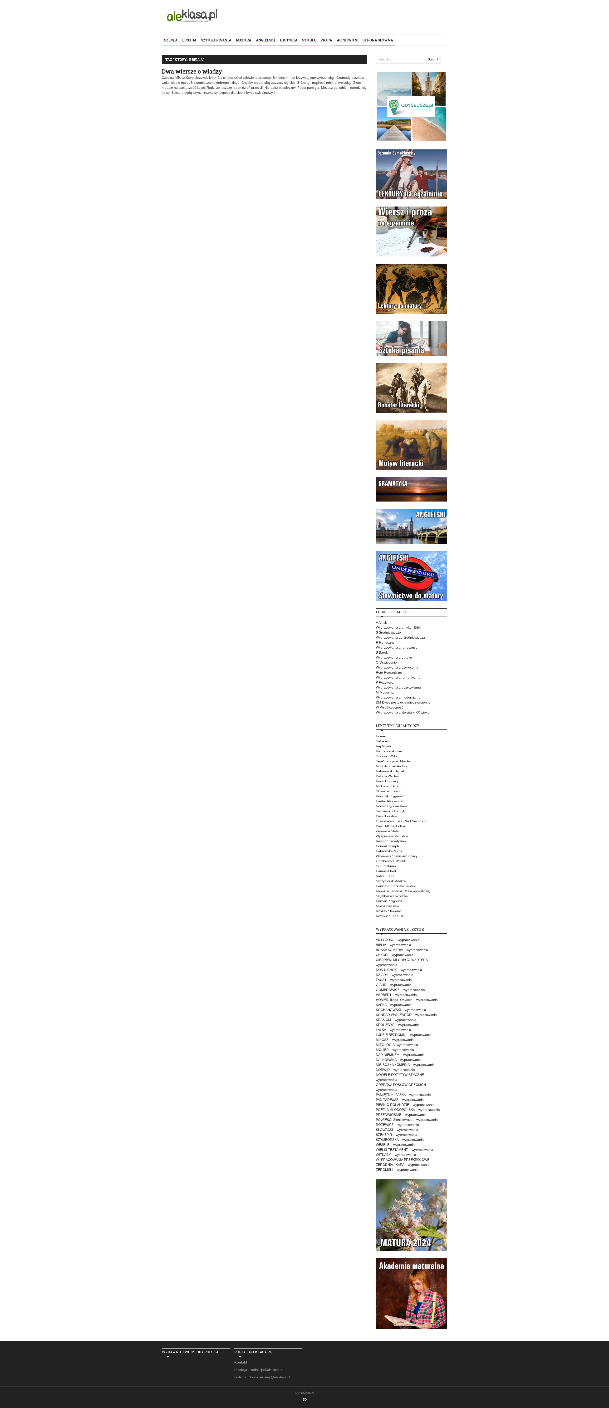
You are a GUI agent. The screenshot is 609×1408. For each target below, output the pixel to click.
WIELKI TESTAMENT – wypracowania (404, 1150)
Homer (381, 736)
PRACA (326, 40)
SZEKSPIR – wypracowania (396, 1135)
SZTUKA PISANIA (216, 40)
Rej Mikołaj (384, 746)
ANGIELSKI (265, 40)
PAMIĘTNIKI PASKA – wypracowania (403, 1095)
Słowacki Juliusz (388, 791)
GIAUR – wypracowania (394, 985)
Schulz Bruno (386, 866)
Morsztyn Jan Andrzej (392, 766)
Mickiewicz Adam (388, 786)
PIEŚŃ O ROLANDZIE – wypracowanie (405, 1105)
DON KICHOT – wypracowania (399, 970)
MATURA (243, 40)
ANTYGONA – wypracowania (397, 940)
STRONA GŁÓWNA (378, 40)
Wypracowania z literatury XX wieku (402, 712)
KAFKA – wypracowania (394, 1005)
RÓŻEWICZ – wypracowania (397, 1125)
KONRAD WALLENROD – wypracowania (406, 1015)
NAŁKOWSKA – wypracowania (399, 1060)
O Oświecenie (386, 662)
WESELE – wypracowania (395, 1145)
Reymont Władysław (391, 841)
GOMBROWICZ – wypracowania (400, 990)
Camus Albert (386, 871)
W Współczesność (389, 707)
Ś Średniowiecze (388, 632)
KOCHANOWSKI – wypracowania (401, 1010)
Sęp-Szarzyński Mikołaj (393, 761)
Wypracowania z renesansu (396, 647)
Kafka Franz (385, 876)
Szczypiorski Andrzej (391, 881)
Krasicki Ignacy (387, 781)
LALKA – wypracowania (393, 1030)
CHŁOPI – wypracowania (394, 955)
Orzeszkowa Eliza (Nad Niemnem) (401, 821)
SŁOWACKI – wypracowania (397, 1130)
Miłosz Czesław (387, 906)
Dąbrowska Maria (389, 851)
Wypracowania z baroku (394, 657)
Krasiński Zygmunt (390, 796)
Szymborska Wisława (392, 896)
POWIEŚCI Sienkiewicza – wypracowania (407, 1120)
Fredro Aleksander (390, 801)
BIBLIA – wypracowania (393, 945)
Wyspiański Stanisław (392, 836)
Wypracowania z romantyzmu (398, 677)
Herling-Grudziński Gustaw (396, 886)
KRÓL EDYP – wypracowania (398, 1025)
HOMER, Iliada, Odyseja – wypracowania (407, 1000)
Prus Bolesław (386, 816)
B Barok (382, 652)
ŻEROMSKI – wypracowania (397, 1170)
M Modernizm (386, 692)
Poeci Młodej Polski (390, 826)
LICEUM (189, 40)
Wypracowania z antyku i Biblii (398, 627)
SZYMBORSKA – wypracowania (400, 1140)
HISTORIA (288, 40)
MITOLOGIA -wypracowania (397, 1045)
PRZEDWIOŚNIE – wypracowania (401, 1115)
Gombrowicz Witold (390, 861)
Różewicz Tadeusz (390, 916)
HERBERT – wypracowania (396, 995)
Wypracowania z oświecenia (397, 667)
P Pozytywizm (386, 682)
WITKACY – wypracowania (396, 1155)
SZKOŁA (170, 40)
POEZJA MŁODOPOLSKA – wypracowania (408, 1110)
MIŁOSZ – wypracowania (395, 1040)
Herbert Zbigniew (389, 901)
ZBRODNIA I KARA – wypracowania (402, 1165)
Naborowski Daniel (390, 771)
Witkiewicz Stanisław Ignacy (396, 856)
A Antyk (381, 622)
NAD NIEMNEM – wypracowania (400, 1055)
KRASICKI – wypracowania (396, 1020)
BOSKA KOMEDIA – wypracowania (402, 950)
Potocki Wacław (387, 776)
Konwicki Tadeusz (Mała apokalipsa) (403, 891)
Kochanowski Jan (389, 751)
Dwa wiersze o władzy (192, 71)
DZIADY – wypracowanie (394, 975)
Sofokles (382, 741)
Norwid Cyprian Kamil (392, 806)
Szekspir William (388, 756)
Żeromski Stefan (388, 831)
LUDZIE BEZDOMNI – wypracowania (404, 1035)
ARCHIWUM (347, 40)
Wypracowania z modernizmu (398, 697)
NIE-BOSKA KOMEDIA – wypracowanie (405, 1065)
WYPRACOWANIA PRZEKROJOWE (402, 1160)
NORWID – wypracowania (395, 1070)
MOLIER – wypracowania (395, 1050)
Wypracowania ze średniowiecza (400, 637)
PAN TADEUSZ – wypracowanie (400, 1100)
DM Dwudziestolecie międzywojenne (403, 702)
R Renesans (385, 642)
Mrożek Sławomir (389, 911)
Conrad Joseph (387, 846)
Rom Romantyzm (389, 672)
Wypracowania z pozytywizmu (398, 687)
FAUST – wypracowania (394, 980)
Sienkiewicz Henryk (390, 811)
